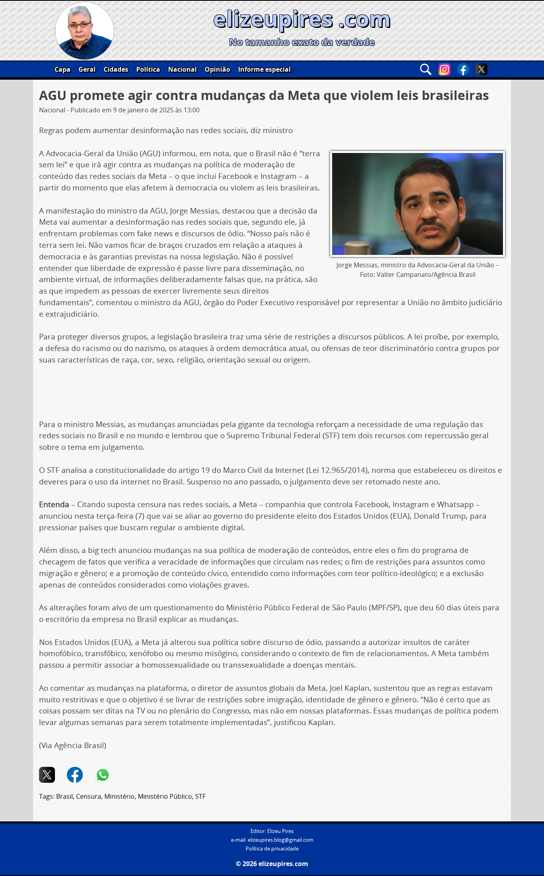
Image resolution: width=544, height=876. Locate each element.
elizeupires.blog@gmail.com (280, 840)
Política (148, 69)
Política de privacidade (272, 848)
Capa (62, 69)
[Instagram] (444, 69)
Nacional (182, 69)
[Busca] (426, 69)
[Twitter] (481, 69)
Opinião (217, 69)
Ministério (119, 796)
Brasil (64, 796)
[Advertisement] (272, 395)
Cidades (116, 69)
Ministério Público (165, 796)
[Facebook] (463, 69)
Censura (88, 796)
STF (200, 796)
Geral (87, 69)
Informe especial (264, 69)
